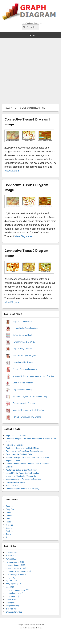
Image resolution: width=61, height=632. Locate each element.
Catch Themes (38, 628)
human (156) (11, 558)
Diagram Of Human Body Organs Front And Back (34, 375)
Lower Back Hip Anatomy (23, 362)
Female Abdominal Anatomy (25, 369)
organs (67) (11, 599)
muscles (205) (12, 552)
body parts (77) (12, 596)
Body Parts (11, 509)
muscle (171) (11, 555)
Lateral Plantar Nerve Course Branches (22, 472)
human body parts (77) (15, 593)
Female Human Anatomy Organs (27, 416)
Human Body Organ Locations (25, 328)
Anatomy (10, 506)
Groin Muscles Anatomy (23, 382)
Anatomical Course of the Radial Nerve (22, 448)
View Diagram (13, 170)
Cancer (9, 515)
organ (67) (10, 602)
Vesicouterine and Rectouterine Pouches (23, 479)
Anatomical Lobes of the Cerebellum (21, 469)
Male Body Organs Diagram (24, 355)
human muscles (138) (15, 561)
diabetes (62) (11, 608)
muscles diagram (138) (15, 565)
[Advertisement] (30, 69)
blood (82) (10, 586)
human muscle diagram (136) (18, 571)
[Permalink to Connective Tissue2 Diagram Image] (29, 275)
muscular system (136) (16, 574)
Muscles (9, 524)
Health (8, 521)
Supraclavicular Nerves (16, 435)
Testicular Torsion (13, 485)
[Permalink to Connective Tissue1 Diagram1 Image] (29, 143)
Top (7, 537)
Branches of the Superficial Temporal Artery (24, 451)
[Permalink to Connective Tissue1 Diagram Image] (29, 209)
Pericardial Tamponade (15, 444)
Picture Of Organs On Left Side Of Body (30, 396)
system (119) (11, 580)
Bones (8, 512)
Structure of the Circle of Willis (19, 454)
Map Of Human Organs (23, 321)
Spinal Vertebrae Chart (22, 334)
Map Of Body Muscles (22, 348)
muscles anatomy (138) (16, 568)
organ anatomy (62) (14, 611)
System (9, 531)
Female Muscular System (24, 403)
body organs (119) (13, 583)
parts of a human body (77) (17, 590)
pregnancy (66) (12, 605)
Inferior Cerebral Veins (15, 482)
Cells (8, 518)
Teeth (8, 534)
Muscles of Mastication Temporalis (21, 476)
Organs (9, 527)
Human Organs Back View (24, 341)
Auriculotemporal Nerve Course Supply (22, 488)
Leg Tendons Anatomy (22, 389)
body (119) (10, 577)
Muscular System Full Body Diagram (28, 409)
